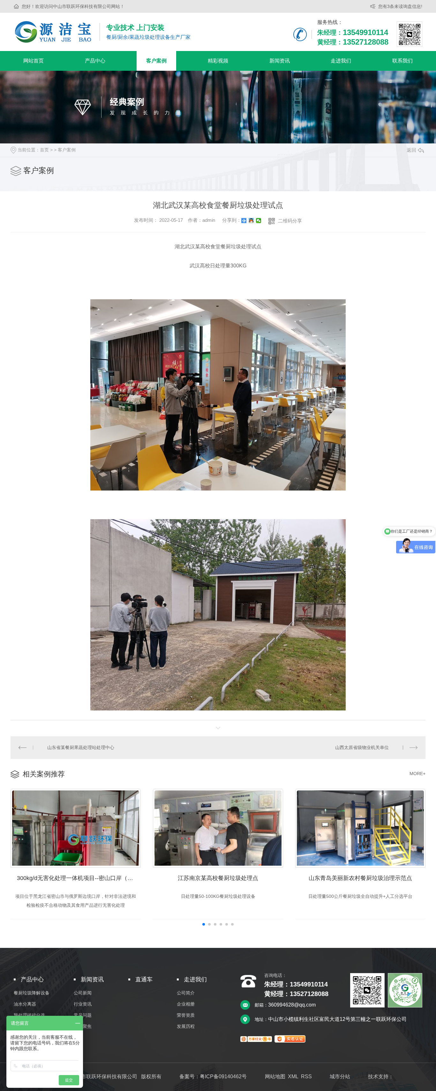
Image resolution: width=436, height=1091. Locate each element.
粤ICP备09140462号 (223, 1076)
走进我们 (341, 60)
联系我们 (402, 60)
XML (293, 1076)
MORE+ (417, 773)
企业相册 (186, 1004)
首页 (44, 149)
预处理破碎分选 (29, 1015)
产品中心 (95, 60)
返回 (411, 150)
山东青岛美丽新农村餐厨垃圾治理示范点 (360, 878)
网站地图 (275, 1076)
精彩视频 (218, 60)
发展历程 (186, 1026)
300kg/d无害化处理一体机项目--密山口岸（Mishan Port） (79, 878)
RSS (306, 1076)
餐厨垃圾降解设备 (31, 993)
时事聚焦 (83, 1026)
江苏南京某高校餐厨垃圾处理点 (218, 878)
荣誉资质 (186, 1015)
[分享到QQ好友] (251, 220)
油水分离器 (25, 1004)
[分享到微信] (258, 220)
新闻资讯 (279, 60)
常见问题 (83, 1015)
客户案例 (156, 60)
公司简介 (186, 993)
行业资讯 (83, 1004)
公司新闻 (83, 993)
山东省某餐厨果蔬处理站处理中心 (80, 747)
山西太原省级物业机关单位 (362, 747)
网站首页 (33, 60)
